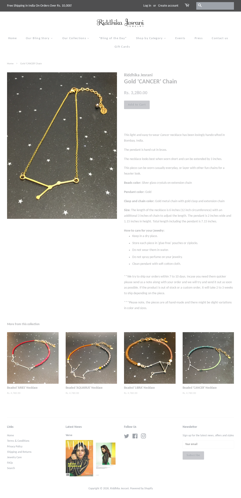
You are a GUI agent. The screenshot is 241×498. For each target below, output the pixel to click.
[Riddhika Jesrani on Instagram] (143, 437)
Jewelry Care (14, 457)
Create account (168, 6)
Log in (147, 6)
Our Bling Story (38, 38)
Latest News (74, 427)
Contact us (220, 38)
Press (199, 38)
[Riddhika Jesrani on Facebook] (135, 437)
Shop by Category (150, 38)
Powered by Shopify (141, 488)
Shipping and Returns (19, 452)
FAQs (10, 462)
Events (180, 38)
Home (12, 38)
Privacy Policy (14, 446)
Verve (69, 435)
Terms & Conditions (18, 441)
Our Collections (74, 38)
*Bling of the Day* (113, 38)
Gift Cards (122, 46)
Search (11, 468)
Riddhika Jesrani (119, 488)
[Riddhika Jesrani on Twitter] (126, 437)
